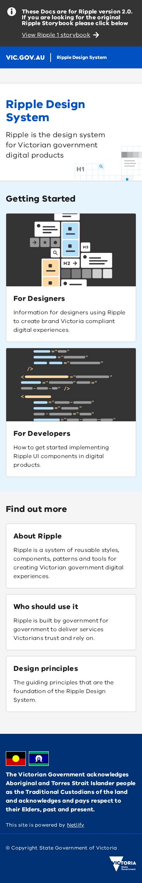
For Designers (39, 298)
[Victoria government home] (122, 864)
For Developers (41, 433)
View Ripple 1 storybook (56, 35)
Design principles (45, 668)
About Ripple (37, 536)
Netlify (75, 825)
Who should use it (45, 607)
